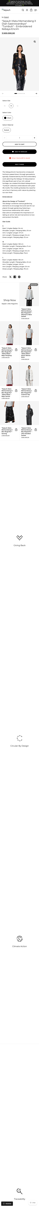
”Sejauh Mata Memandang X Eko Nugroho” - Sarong (10, 420)
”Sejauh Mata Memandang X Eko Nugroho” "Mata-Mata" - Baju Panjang (10, 341)
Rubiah (6, 130)
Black (9, 118)
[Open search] (23, 10)
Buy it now (19, 164)
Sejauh (6, 17)
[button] (15, 93)
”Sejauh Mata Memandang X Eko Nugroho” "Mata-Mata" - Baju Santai (10, 381)
